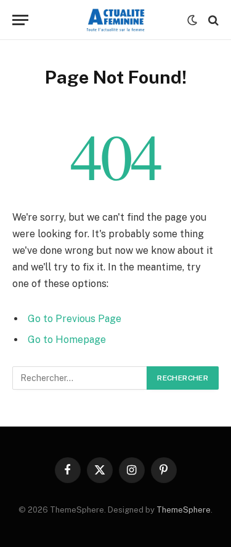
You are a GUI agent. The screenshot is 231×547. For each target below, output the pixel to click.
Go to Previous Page (74, 319)
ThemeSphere (183, 509)
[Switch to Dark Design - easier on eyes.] (192, 20)
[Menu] (20, 20)
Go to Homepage (67, 339)
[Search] (212, 20)
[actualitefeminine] (115, 20)
